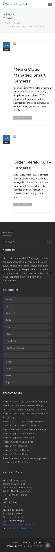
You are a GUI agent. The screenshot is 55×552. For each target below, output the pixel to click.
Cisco (8, 306)
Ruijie (8, 320)
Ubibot (9, 334)
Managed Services (15, 348)
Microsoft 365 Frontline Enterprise (19, 437)
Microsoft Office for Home (15, 454)
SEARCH (49, 242)
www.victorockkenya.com (20, 528)
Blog (17, 23)
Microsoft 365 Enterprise (15, 446)
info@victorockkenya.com (22, 524)
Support (10, 382)
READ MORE (22, 117)
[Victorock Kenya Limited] (16, 4)
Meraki (9, 299)
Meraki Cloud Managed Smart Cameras (29, 75)
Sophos (9, 327)
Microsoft (10, 313)
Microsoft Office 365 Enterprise (18, 442)
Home (6, 23)
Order (9, 362)
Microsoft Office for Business (17, 450)
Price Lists (11, 341)
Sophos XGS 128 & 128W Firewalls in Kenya (24, 429)
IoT (7, 355)
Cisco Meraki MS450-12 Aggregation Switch (24, 409)
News (8, 375)
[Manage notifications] (47, 545)
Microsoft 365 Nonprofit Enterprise (20, 433)
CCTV (9, 368)
